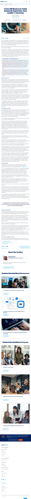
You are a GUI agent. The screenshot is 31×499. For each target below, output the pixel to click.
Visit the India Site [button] (3, 482)
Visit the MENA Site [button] (4, 483)
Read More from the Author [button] (8, 267)
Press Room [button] (3, 454)
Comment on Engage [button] (24, 247)
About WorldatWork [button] (4, 449)
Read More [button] (5, 293)
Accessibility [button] (3, 486)
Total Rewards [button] (5, 243)
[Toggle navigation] (29, 1)
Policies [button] (2, 489)
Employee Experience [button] (6, 241)
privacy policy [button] (14, 437)
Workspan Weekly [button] (14, 435)
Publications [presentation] (6, 4)
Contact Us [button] (3, 455)
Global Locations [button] (3, 452)
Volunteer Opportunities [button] (4, 467)
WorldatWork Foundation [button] (4, 469)
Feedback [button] (25, 498)
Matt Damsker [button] (16, 17)
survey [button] (10, 60)
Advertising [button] (3, 464)
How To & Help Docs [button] (4, 473)
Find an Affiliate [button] (3, 465)
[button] (4, 1)
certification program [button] (25, 166)
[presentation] (2, 4)
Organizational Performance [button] (8, 242)
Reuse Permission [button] (26, 38)
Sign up (20, 439)
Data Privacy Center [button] (4, 487)
